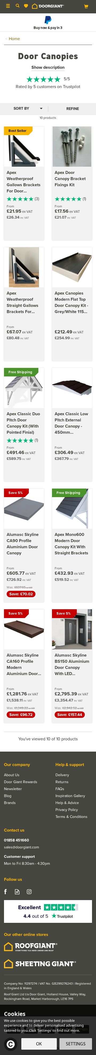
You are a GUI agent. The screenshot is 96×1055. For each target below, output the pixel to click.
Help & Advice (67, 803)
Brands (10, 803)
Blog (7, 796)
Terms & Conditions (71, 817)
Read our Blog (17, 891)
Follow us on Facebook (5, 891)
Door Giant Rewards (20, 782)
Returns (62, 782)
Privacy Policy (66, 810)
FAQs (59, 789)
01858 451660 (16, 840)
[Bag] (86, 6)
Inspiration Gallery (70, 796)
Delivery (62, 775)
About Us (11, 775)
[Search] (18, 6)
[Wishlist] (27, 6)
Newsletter (13, 789)
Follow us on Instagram (29, 891)
